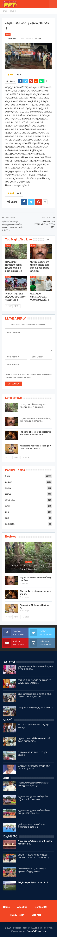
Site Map (37, 915)
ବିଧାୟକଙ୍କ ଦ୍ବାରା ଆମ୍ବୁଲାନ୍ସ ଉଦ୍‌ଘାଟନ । (35, 707)
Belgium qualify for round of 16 (33, 882)
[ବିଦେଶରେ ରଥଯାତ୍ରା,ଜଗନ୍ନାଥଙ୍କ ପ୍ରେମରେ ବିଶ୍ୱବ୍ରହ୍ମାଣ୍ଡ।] (9, 872)
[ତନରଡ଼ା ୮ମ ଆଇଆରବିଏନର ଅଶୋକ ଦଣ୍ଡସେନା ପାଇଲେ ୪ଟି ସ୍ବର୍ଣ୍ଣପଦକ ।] (9, 858)
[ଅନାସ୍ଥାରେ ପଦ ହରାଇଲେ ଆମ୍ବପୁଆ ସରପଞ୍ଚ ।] (9, 755)
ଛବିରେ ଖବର (10, 500)
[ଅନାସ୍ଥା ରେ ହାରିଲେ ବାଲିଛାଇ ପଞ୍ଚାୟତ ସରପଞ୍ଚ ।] (9, 728)
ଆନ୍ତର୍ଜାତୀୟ (9, 524)
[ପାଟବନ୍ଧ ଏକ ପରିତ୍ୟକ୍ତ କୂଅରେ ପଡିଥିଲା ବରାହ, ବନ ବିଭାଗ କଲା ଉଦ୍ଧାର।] (16, 251)
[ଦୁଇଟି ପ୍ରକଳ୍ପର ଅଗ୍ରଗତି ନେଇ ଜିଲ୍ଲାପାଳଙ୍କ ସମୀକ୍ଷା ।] (9, 827)
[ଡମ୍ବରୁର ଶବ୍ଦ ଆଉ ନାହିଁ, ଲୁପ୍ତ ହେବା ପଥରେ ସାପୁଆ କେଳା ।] (16, 283)
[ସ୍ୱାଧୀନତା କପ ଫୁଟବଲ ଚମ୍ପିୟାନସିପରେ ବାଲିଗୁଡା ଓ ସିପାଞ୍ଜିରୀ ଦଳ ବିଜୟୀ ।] (9, 813)
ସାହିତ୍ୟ (8, 494)
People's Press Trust (36, 931)
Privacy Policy (16, 915)
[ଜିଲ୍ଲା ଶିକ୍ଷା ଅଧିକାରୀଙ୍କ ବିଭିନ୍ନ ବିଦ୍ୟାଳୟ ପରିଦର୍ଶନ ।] (41, 283)
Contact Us (41, 907)
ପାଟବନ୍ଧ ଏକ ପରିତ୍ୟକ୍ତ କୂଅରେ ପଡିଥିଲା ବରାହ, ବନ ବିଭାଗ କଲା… (28, 567)
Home (6, 907)
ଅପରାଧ (8, 488)
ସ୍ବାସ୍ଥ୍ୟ (8, 482)
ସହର (7, 512)
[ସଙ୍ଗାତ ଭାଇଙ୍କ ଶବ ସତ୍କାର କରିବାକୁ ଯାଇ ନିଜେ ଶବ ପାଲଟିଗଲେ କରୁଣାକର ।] (41, 251)
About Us (22, 907)
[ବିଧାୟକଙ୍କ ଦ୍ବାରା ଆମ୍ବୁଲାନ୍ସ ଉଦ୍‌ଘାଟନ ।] (9, 711)
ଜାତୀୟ (7, 506)
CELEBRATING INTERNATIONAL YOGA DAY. (44, 224)
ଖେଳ (7, 518)
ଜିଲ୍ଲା (8, 34)
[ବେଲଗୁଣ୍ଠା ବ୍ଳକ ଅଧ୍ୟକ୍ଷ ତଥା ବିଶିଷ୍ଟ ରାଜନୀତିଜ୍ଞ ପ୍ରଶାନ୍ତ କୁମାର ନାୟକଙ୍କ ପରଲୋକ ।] (9, 769)
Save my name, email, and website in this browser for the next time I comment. (29, 376)
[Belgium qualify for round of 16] (9, 885)
